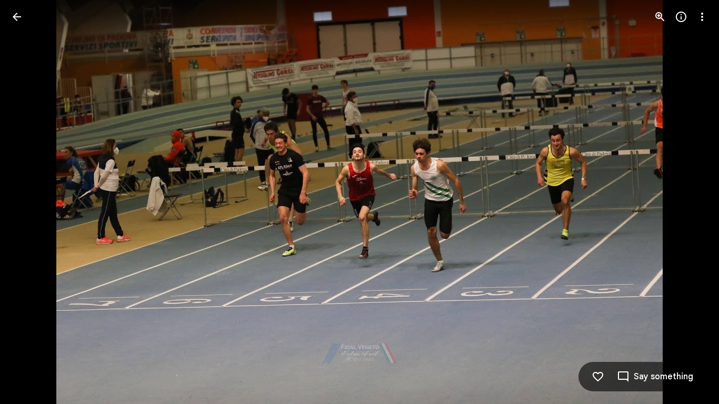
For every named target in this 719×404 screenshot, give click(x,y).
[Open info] (681, 16)
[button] (29, 202)
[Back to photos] (16, 16)
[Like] (598, 376)
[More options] (702, 16)
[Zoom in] (660, 16)
